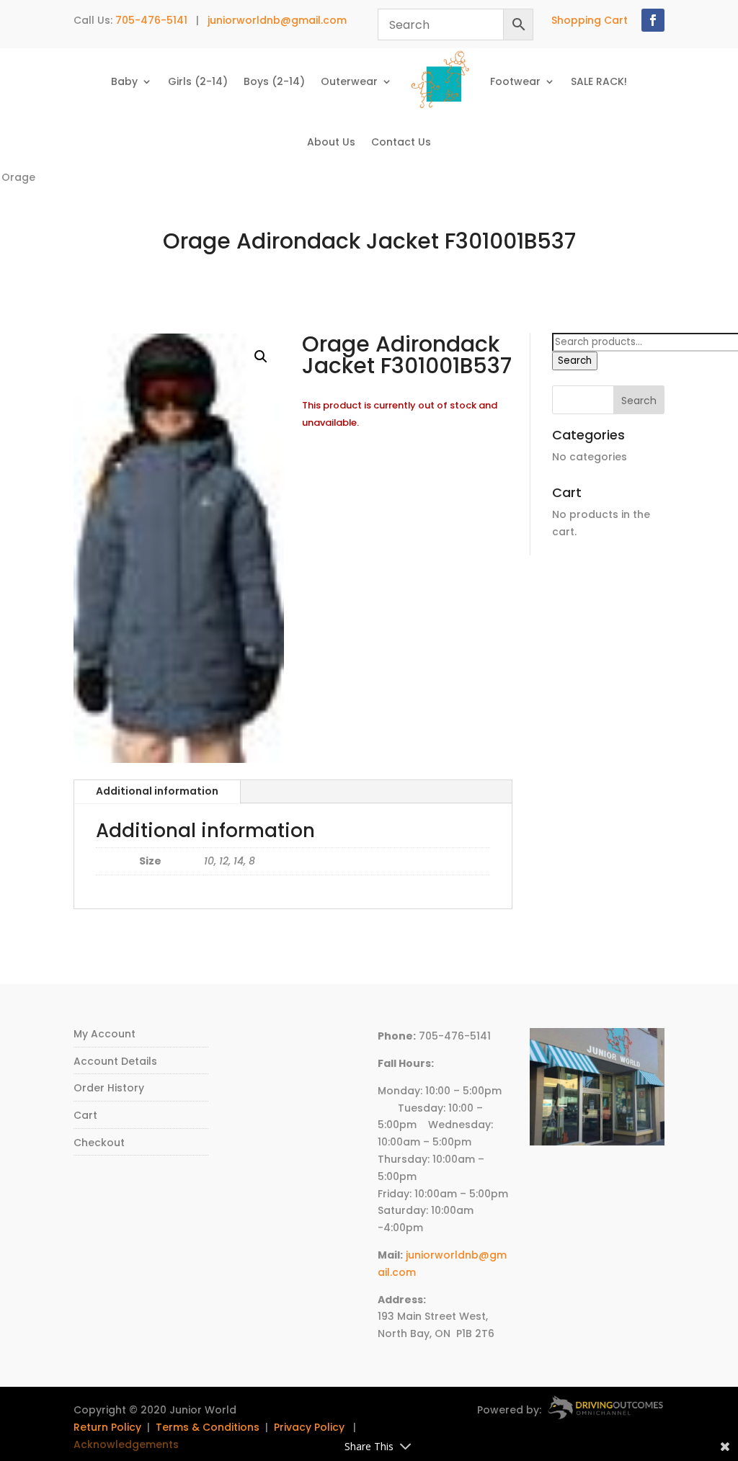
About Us (331, 142)
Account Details (115, 1061)
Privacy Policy (309, 1427)
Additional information (157, 791)
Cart (85, 1115)
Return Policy (107, 1427)
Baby (124, 81)
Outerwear (349, 81)
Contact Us (401, 142)
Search (575, 360)
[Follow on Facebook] (652, 20)
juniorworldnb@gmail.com (277, 20)
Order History (109, 1088)
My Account (104, 1034)
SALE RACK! (599, 81)
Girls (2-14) (198, 81)
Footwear (515, 81)
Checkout (99, 1142)
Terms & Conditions (207, 1427)
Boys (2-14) (274, 81)
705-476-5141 (151, 20)
